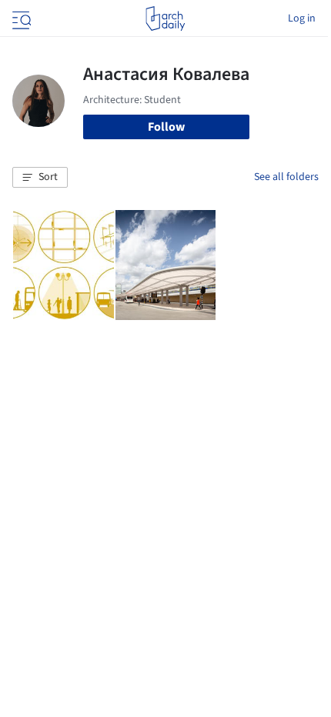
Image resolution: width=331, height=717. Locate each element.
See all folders (286, 177)
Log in (302, 18)
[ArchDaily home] (165, 18)
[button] (40, 177)
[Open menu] (20, 18)
